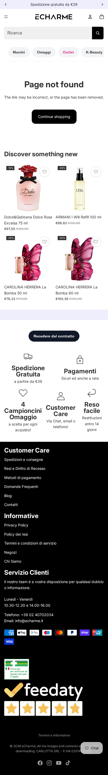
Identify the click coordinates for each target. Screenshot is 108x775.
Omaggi (44, 52)
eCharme (29, 746)
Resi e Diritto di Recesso (24, 468)
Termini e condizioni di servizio (30, 543)
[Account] (90, 17)
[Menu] (6, 17)
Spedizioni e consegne (23, 459)
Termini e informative (54, 735)
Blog (8, 495)
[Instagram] (49, 763)
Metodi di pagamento (22, 477)
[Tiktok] (68, 763)
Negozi (10, 552)
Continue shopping (54, 116)
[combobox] (53, 33)
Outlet (68, 52)
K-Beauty (94, 52)
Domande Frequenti (21, 486)
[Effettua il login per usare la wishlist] (44, 171)
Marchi (19, 52)
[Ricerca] (98, 33)
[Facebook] (40, 763)
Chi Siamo (12, 561)
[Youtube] (59, 763)
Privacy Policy (16, 525)
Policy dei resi (16, 534)
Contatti (11, 504)
